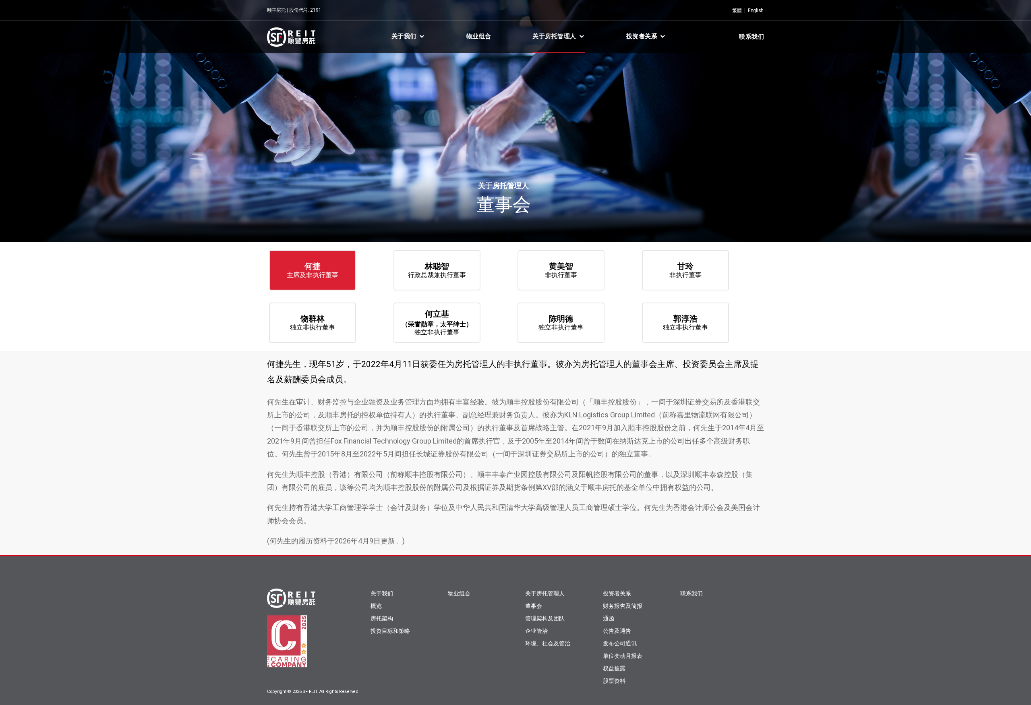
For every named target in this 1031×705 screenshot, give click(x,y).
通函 (608, 618)
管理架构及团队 (545, 618)
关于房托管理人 (554, 36)
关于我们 (403, 36)
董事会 (533, 606)
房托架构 (382, 618)
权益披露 (614, 668)
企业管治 (536, 631)
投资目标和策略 (390, 631)
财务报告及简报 (622, 606)
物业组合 (478, 36)
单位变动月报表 (622, 656)
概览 (376, 606)
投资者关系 (642, 36)
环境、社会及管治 (547, 643)
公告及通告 (617, 631)
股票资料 (614, 681)
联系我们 (751, 37)
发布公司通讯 (620, 643)
